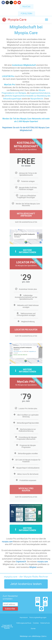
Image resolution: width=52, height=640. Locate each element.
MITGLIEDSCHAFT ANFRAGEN (26, 214)
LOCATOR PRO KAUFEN (26, 329)
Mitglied (32, 567)
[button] (46, 19)
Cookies (36, 623)
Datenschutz (45, 623)
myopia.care (7, 542)
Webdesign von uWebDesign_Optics (33, 636)
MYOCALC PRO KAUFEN (26, 489)
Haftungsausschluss (23, 623)
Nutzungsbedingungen (37, 617)
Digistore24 (21, 562)
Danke (33, 628)
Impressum (24, 617)
